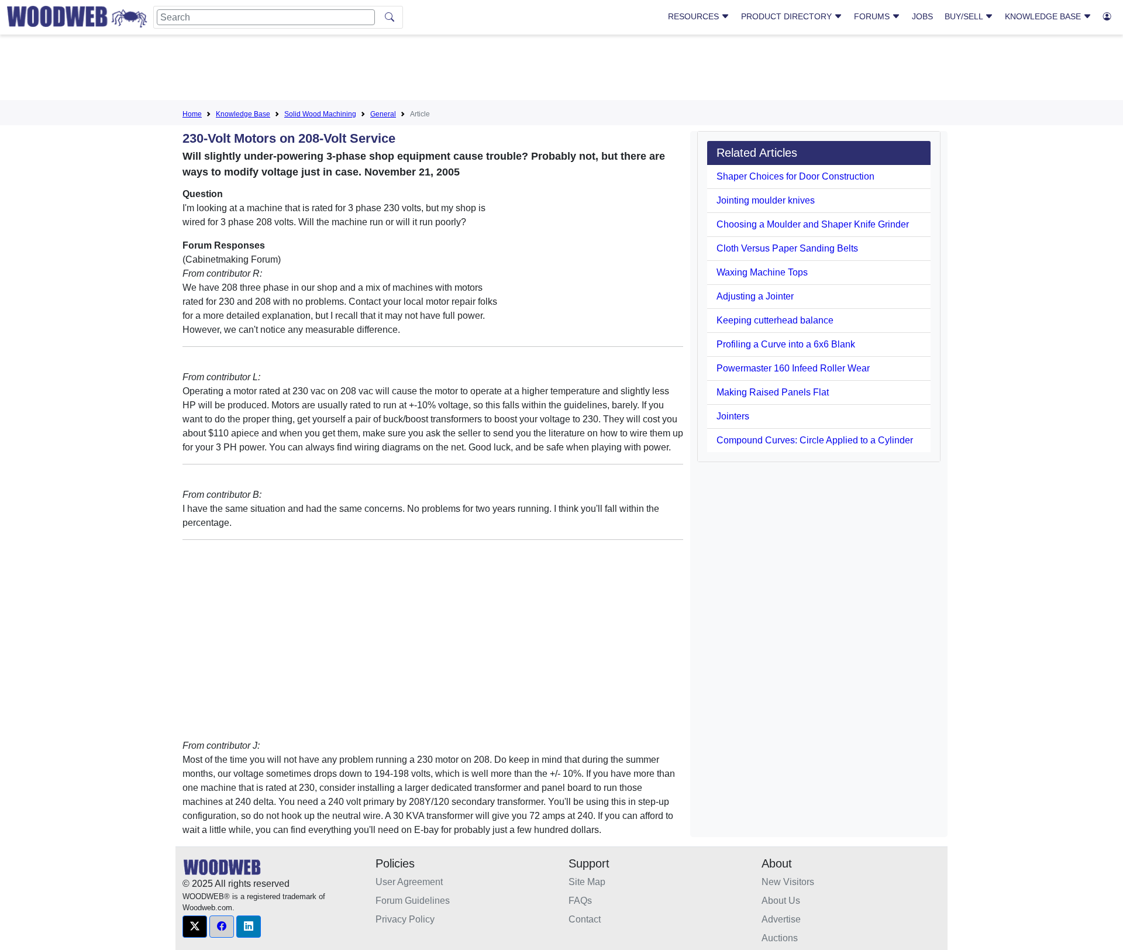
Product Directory (787, 16)
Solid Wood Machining (320, 114)
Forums (873, 16)
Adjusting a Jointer (755, 296)
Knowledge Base (1044, 16)
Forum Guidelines (413, 901)
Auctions (780, 938)
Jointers (732, 416)
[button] (194, 926)
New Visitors (788, 882)
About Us (781, 901)
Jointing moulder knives (765, 200)
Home (192, 114)
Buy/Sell (965, 16)
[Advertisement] (561, 69)
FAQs (580, 901)
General (383, 114)
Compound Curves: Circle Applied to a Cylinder (814, 440)
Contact (585, 919)
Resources (694, 16)
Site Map (587, 882)
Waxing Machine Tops (762, 272)
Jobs (922, 16)
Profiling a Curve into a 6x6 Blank (785, 344)
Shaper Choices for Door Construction (795, 176)
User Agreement (409, 882)
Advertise (781, 919)
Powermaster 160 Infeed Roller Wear (793, 368)
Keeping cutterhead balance (774, 320)
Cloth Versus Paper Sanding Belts (787, 248)
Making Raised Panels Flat (772, 392)
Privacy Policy (405, 919)
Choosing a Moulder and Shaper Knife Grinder (812, 224)
